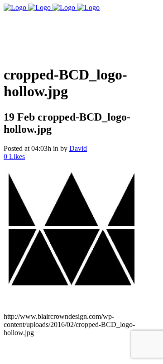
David (78, 148)
